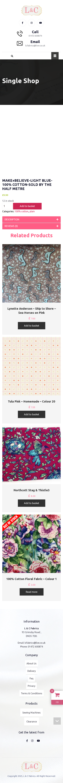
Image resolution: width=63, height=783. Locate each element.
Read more (31, 592)
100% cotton (21, 211)
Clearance (31, 721)
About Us (31, 663)
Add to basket (27, 206)
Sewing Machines (31, 712)
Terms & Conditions (31, 693)
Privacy (31, 686)
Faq (31, 678)
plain (32, 211)
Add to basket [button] (31, 325)
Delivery (31, 671)
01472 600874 (35, 646)
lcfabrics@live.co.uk (35, 642)
